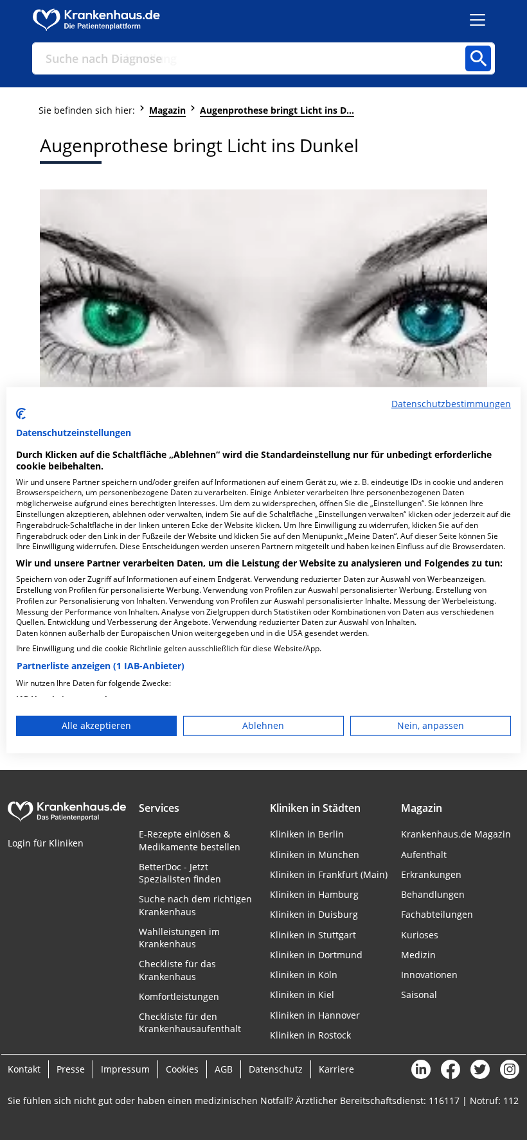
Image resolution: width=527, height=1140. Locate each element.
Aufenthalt (424, 854)
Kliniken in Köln (303, 975)
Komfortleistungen (179, 996)
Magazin (167, 110)
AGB (224, 1069)
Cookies (182, 1069)
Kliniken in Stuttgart (313, 935)
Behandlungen (433, 894)
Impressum (125, 1069)
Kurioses (419, 935)
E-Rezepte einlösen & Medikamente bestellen (189, 840)
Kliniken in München (314, 854)
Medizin (418, 955)
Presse (71, 1069)
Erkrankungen (431, 874)
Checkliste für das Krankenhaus (177, 970)
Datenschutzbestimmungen (451, 403)
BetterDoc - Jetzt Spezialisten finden (180, 873)
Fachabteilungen (437, 914)
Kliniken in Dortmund (316, 955)
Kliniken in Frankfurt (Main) (329, 874)
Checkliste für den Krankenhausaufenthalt (190, 1022)
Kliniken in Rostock (310, 1035)
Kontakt (24, 1069)
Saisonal (419, 994)
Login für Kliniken (46, 843)
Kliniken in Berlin (307, 834)
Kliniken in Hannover (315, 1015)
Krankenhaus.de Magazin (456, 834)
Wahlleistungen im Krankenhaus (179, 937)
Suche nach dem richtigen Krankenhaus (195, 905)
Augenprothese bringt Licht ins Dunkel (277, 110)
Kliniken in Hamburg (314, 894)
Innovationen (429, 975)
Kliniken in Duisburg (314, 914)
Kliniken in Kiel (302, 994)
